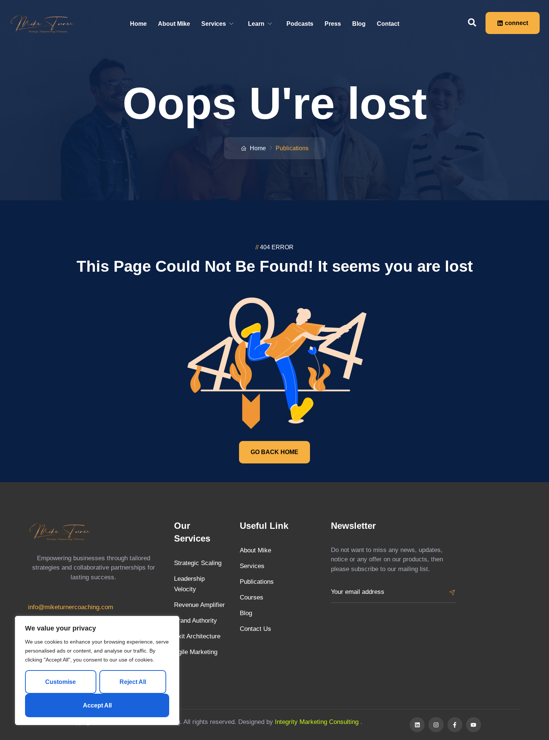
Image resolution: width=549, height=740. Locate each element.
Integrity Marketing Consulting (317, 721)
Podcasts (299, 24)
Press (333, 24)
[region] (97, 670)
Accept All (97, 705)
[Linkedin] (417, 724)
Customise (60, 682)
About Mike (174, 24)
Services (213, 24)
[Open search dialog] (472, 23)
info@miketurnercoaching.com (70, 607)
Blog (359, 24)
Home (138, 24)
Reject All (133, 682)
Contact (388, 24)
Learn (256, 24)
